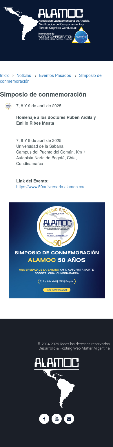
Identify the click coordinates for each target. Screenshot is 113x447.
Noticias (24, 75)
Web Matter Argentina (91, 348)
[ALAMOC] (14, 24)
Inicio (5, 75)
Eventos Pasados (55, 75)
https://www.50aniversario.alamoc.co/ (50, 186)
